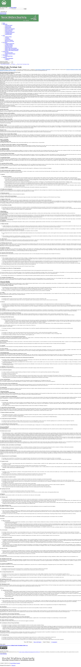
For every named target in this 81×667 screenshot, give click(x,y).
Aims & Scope (8, 26)
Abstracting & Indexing (9, 32)
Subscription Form (8, 56)
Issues (4, 35)
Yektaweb (13, 665)
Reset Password (3, 13)
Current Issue (7, 38)
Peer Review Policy (9, 45)
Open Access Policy (9, 29)
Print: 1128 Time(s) (37, 642)
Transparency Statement (10, 28)
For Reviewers (5, 51)
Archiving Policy (8, 34)
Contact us (5, 57)
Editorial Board (8, 27)
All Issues (7, 37)
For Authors (5, 42)
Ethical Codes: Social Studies (11, 48)
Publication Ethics (8, 46)
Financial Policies (8, 31)
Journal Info (5, 24)
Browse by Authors (9, 40)
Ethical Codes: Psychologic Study (12, 49)
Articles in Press (8, 36)
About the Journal (8, 25)
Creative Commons (22, 651)
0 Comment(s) (54, 642)
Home (4, 23)
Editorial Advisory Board (10, 53)
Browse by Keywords (9, 41)
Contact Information (9, 58)
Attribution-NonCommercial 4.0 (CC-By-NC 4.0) (32, 651)
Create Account (3, 12)
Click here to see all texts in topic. (14, 645)
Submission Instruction (9, 43)
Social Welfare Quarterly (15, 663)
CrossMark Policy (8, 33)
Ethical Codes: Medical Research (11, 50)
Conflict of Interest (9, 44)
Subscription (5, 54)
